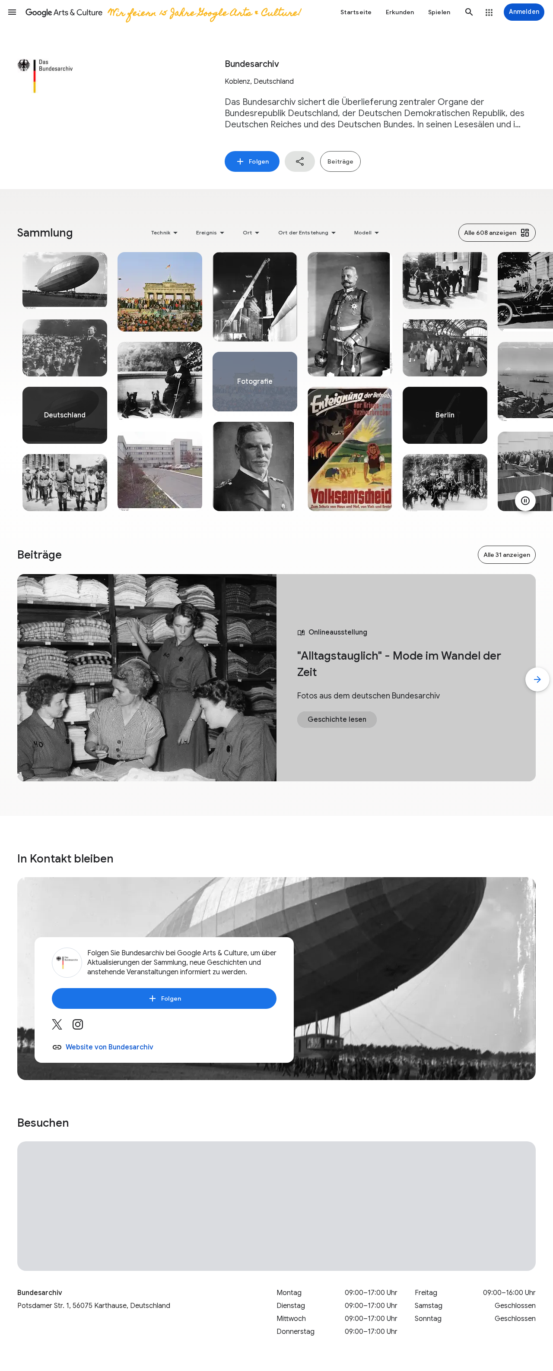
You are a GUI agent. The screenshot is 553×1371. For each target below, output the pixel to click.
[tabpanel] (64, 381)
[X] (62, 1027)
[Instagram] (83, 1027)
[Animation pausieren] (525, 500)
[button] (12, 12)
